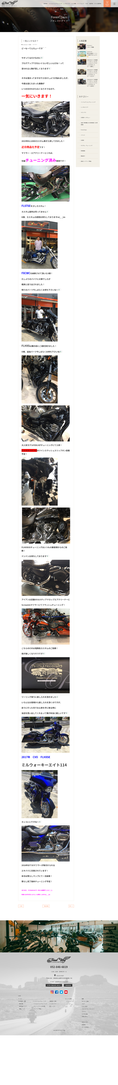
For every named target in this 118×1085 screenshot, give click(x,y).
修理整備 (83, 151)
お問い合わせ (85, 1016)
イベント (83, 135)
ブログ (86, 3)
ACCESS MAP (60, 976)
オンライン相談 (85, 1001)
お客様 (82, 140)
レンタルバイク (66, 3)
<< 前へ (21, 906)
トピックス (83, 112)
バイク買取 (73, 3)
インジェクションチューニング (55, 3)
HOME (19, 995)
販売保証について (23, 1006)
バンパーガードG (70, 1001)
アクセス (84, 1011)
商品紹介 (83, 156)
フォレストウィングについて (88, 1009)
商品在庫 (21, 1003)
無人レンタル (52, 1006)
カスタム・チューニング (86, 145)
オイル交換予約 (97, 3)
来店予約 (91, 3)
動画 (83, 998)
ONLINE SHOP (107, 3)
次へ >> (71, 906)
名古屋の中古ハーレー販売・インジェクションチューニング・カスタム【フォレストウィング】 (10, 2)
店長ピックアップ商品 (86, 161)
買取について (22, 1008)
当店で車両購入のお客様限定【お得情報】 (89, 123)
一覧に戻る (46, 906)
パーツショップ (80, 3)
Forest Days (84, 130)
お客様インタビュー (85, 117)
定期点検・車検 (53, 1001)
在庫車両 (45, 3)
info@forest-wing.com (61, 981)
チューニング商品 (37, 1008)
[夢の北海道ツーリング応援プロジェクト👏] (87, 57)
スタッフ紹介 (85, 1006)
